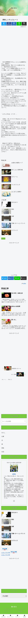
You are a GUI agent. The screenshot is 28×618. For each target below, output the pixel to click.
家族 (3, 448)
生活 (4, 238)
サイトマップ (7, 611)
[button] (25, 421)
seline (14, 474)
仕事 (3, 436)
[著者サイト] (14, 501)
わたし (3, 432)
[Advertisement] (14, 42)
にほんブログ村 (5, 552)
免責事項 (20, 611)
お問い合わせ (7, 609)
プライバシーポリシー (20, 609)
